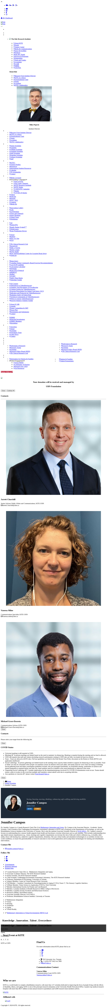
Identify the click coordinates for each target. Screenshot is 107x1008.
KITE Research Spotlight (22, 185)
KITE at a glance (20, 78)
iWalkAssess (14, 229)
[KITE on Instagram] (16, 5)
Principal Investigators (17, 319)
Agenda (12, 306)
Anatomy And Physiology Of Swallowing (24, 287)
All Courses (14, 284)
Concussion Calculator (17, 267)
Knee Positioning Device (18, 231)
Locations (17, 83)
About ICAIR (14, 304)
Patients (7, 355)
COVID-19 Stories (20, 193)
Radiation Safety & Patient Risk (20, 295)
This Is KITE (18, 181)
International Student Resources (20, 168)
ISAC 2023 (14, 200)
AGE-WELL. (82, 831)
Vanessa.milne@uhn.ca (44, 975)
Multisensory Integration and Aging (52, 827)
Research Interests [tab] (11, 866)
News (7, 338)
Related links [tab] (9, 868)
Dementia (13, 268)
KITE (7, 35)
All (11, 223)
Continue (10, 390)
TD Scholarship (15, 172)
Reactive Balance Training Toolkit (21, 300)
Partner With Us (6, 372)
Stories (16, 191)
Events (7, 340)
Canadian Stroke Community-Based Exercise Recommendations (31, 263)
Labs (11, 210)
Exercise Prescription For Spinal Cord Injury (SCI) (27, 291)
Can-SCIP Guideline (17, 265)
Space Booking (15, 215)
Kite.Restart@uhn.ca (42, 774)
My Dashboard (7, 18)
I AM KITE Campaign (21, 189)
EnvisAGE (14, 246)
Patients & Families (66, 359)
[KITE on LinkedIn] (10, 5)
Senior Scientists (15, 146)
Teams (16, 81)
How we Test (14, 238)
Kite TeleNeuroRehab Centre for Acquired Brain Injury (28, 253)
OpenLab (13, 255)
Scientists (13, 148)
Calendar (13, 170)
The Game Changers (21, 183)
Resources (13, 166)
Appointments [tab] (9, 864)
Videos (12, 195)
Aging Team (31, 805)
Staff (11, 159)
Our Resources (19, 368)
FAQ (12, 240)
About (12, 235)
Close (3, 390)
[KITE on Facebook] (13, 5)
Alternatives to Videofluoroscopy (21, 285)
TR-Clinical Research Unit (19, 244)
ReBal (12, 274)
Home (9, 33)
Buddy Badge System (18, 227)
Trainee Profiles (15, 164)
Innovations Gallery (16, 208)
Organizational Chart (21, 79)
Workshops (14, 219)
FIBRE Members (16, 321)
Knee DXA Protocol (17, 270)
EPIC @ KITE (15, 248)
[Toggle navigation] (2, 26)
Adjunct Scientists (16, 157)
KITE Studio (14, 252)
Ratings (12, 236)
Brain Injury (14, 261)
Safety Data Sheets (16, 278)
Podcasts (13, 196)
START (12, 276)
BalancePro (14, 225)
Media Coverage (15, 178)
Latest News (14, 334)
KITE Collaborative (21, 85)
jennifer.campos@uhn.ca (15, 849)
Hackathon (13, 323)
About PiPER (19, 363)
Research (8, 342)
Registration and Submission (19, 312)
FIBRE (12, 317)
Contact (12, 174)
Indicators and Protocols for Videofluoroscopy (25, 293)
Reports (12, 198)
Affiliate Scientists (16, 149)
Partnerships (9, 257)
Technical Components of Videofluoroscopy (24, 297)
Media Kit (13, 204)
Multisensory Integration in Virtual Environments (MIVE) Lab (27, 913)
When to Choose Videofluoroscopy (22, 299)
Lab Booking (14, 212)
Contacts (13, 202)
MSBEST (13, 272)
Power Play (14, 310)
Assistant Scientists (16, 151)
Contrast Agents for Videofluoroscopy (22, 289)
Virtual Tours (14, 217)
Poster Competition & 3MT (19, 308)
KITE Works (18, 187)
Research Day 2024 (20, 366)
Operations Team (16, 332)
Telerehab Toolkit (16, 280)
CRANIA (13, 327)
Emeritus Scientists (16, 155)
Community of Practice (22, 364)
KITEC (12, 163)
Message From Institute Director (25, 76)
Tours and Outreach (16, 213)
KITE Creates (14, 250)
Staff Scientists (15, 153)
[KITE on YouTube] (7, 5)
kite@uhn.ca (46, 963)
